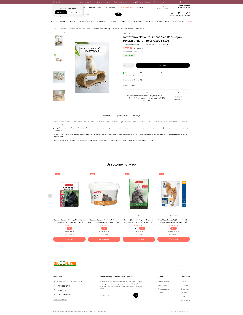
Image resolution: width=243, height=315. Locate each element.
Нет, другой (75, 12)
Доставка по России (97, 2)
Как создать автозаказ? (178, 98)
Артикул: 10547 (103, 234)
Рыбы (72, 21)
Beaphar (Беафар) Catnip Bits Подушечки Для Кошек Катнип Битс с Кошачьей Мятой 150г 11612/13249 (138, 221)
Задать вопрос (150, 44)
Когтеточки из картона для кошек (79, 29)
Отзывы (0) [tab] (136, 116)
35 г (135, 228)
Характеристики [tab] (121, 116)
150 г (142, 228)
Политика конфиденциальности (180, 311)
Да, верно (60, 12)
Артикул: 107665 (172, 234)
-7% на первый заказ (126, 7)
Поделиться (165, 44)
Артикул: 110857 (138, 234)
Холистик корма (162, 21)
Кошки (53, 21)
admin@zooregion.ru (64, 294)
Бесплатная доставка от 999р (77, 2)
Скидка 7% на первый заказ (134, 2)
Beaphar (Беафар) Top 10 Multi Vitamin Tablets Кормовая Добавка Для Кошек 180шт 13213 (104, 221)
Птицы (113, 21)
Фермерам (124, 21)
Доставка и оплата (95, 7)
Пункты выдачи (111, 7)
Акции (190, 21)
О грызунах (185, 289)
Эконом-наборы (178, 21)
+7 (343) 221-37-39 (184, 6)
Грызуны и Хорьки (84, 21)
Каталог (63, 29)
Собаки (62, 21)
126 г (104, 228)
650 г (173, 228)
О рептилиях (185, 300)
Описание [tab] (106, 116)
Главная (55, 29)
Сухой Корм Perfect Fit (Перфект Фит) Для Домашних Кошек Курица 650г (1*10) (173, 221)
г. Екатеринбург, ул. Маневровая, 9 (69, 282)
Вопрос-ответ (163, 285)
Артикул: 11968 (68, 234)
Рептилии (149, 21)
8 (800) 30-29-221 (184, 8)
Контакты (140, 7)
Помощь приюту (163, 282)
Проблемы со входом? (115, 2)
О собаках (184, 285)
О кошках (184, 282)
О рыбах (184, 293)
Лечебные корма (101, 21)
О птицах (184, 296)
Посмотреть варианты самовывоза (134, 75)
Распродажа (137, 21)
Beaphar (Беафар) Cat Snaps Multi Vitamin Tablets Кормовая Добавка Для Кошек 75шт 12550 (69, 221)
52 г (69, 228)
